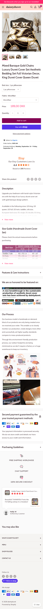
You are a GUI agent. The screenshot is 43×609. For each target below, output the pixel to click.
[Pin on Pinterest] (32, 179)
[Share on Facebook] (28, 179)
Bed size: (12, 85)
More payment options (21, 134)
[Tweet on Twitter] (35, 179)
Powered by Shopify (9, 604)
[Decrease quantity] (12, 113)
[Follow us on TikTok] (14, 576)
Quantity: (5, 113)
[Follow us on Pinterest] (11, 576)
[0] (39, 7)
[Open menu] (3, 7)
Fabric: (9, 96)
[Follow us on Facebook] (3, 576)
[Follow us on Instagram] (7, 576)
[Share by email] (39, 179)
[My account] (35, 7)
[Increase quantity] (23, 113)
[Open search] (31, 7)
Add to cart (21, 120)
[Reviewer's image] (35, 503)
